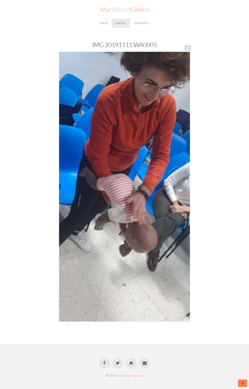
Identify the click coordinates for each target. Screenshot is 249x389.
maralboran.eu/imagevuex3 (129, 375)
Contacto (140, 23)
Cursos (120, 23)
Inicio (104, 23)
